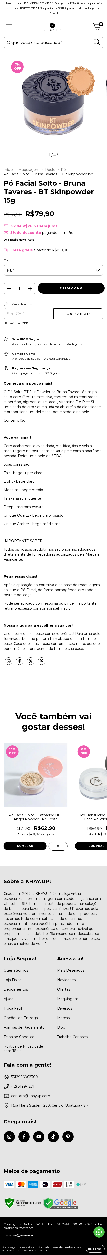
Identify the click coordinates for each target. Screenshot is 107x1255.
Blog (61, 1027)
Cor (6, 260)
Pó (63, 169)
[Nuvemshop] (19, 1236)
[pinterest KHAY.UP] (68, 1136)
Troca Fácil (13, 1008)
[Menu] (9, 27)
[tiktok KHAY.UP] (53, 1136)
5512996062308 (24, 1077)
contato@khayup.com (30, 1096)
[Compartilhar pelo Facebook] (20, 663)
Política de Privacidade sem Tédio (23, 1048)
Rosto (50, 169)
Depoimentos (16, 989)
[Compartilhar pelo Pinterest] (41, 663)
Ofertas (63, 989)
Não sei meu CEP (16, 323)
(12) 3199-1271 (22, 1086)
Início (8, 169)
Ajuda (8, 999)
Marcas (63, 1018)
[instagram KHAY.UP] (9, 1136)
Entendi (95, 1248)
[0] (97, 28)
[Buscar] (97, 42)
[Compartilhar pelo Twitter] (31, 663)
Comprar (25, 846)
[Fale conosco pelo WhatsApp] (99, 1232)
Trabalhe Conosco (19, 1037)
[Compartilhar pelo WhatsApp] (8, 661)
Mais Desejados (70, 970)
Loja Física (12, 980)
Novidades (66, 980)
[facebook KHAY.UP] (24, 1136)
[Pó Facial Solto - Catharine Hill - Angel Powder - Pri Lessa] (58, 846)
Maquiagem (29, 169)
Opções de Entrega (21, 1018)
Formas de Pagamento (24, 1027)
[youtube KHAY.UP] (38, 1136)
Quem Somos (16, 970)
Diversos (64, 1008)
